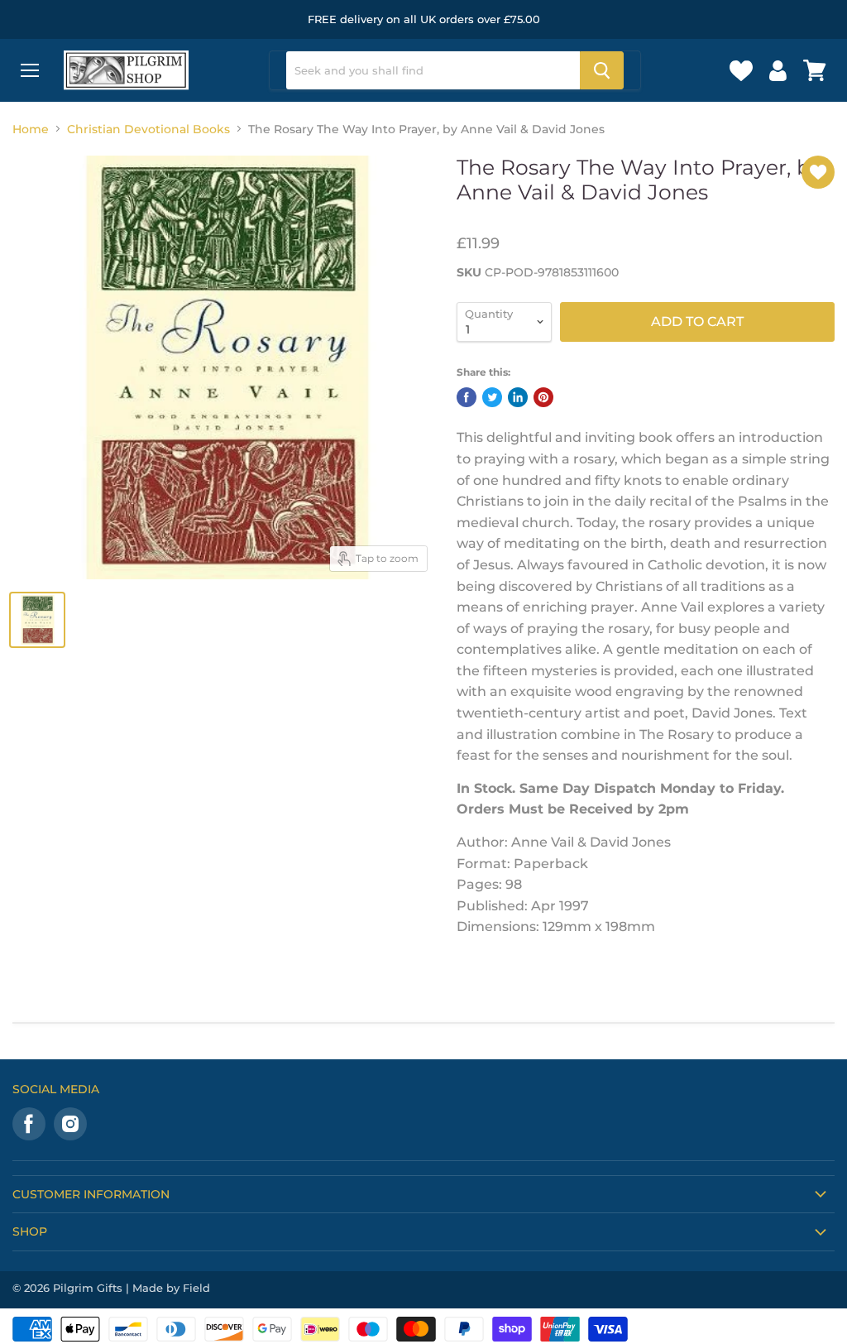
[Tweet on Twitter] (492, 397)
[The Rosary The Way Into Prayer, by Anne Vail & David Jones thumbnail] (37, 619)
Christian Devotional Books (148, 129)
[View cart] (815, 70)
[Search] (602, 70)
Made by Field (171, 1287)
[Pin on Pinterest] (543, 397)
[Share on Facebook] (466, 397)
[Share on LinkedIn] (518, 397)
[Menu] (29, 70)
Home (30, 129)
